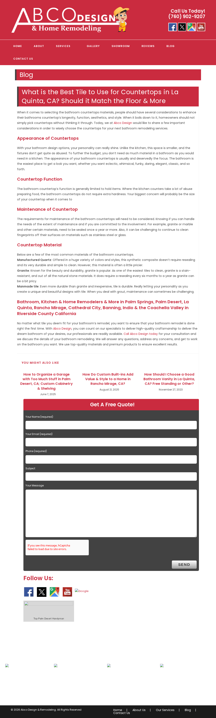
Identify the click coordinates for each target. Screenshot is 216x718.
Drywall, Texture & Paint (77, 685)
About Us (139, 710)
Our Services (165, 710)
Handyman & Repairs (181, 685)
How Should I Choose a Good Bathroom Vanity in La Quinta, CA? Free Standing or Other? (169, 379)
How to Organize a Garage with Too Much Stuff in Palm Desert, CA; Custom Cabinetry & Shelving (46, 381)
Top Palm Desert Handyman (49, 618)
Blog (188, 710)
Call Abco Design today (141, 334)
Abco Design (123, 123)
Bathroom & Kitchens (26, 685)
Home (117, 710)
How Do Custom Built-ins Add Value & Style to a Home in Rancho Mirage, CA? (107, 379)
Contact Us (121, 713)
